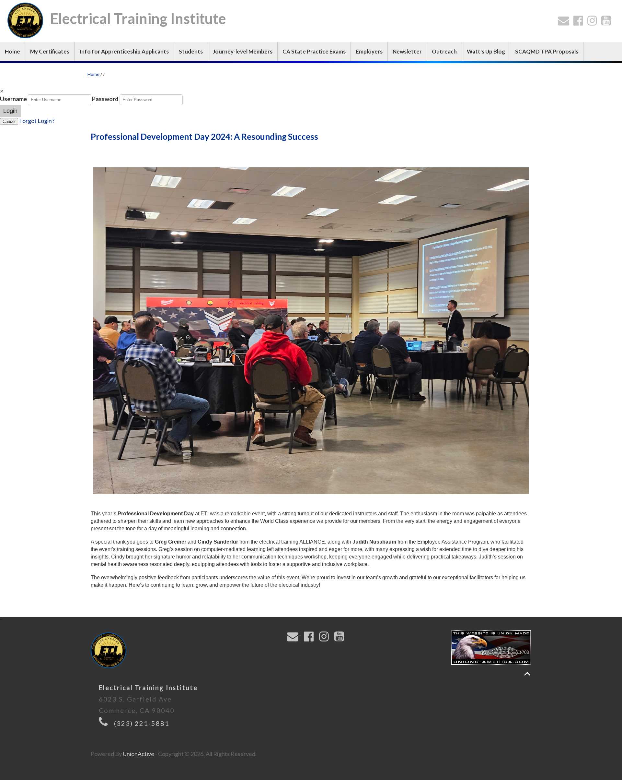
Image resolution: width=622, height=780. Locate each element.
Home (12, 51)
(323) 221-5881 (141, 723)
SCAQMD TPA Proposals (546, 51)
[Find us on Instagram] (593, 22)
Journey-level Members (242, 51)
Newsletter (407, 51)
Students (191, 51)
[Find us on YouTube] (607, 22)
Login (10, 111)
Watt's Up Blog (486, 51)
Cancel (9, 121)
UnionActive (138, 753)
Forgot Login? (36, 120)
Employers (369, 51)
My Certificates (49, 51)
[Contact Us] (565, 22)
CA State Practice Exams (314, 51)
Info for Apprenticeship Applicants (124, 51)
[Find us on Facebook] (579, 22)
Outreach (444, 51)
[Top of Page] (527, 673)
